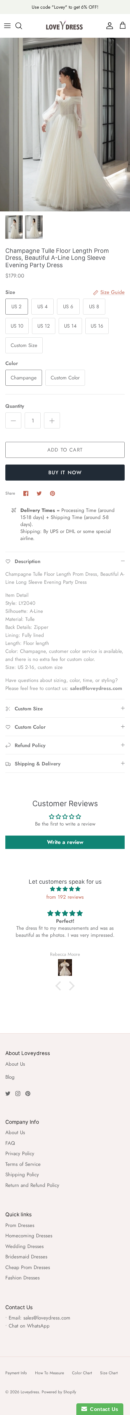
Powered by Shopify (59, 1392)
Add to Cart (65, 450)
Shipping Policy (22, 1174)
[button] (60, 986)
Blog (10, 1077)
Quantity (14, 406)
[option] (65, 124)
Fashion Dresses (22, 1277)
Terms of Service (23, 1164)
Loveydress (30, 1392)
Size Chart (109, 1373)
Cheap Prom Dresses (27, 1267)
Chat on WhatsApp (29, 1326)
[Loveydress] (65, 25)
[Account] (108, 25)
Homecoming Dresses (28, 1235)
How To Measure (49, 1373)
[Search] (22, 25)
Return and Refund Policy (32, 1185)
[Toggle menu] (7, 25)
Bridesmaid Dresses (26, 1256)
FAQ (10, 1143)
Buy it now (65, 472)
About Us (15, 1064)
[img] (65, 889)
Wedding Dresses (24, 1246)
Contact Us (102, 1409)
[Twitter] (7, 1093)
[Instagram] (17, 1093)
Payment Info (16, 1373)
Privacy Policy (19, 1153)
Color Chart (82, 1373)
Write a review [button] (65, 842)
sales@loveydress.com (46, 1317)
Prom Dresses (19, 1225)
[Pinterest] (27, 1093)
